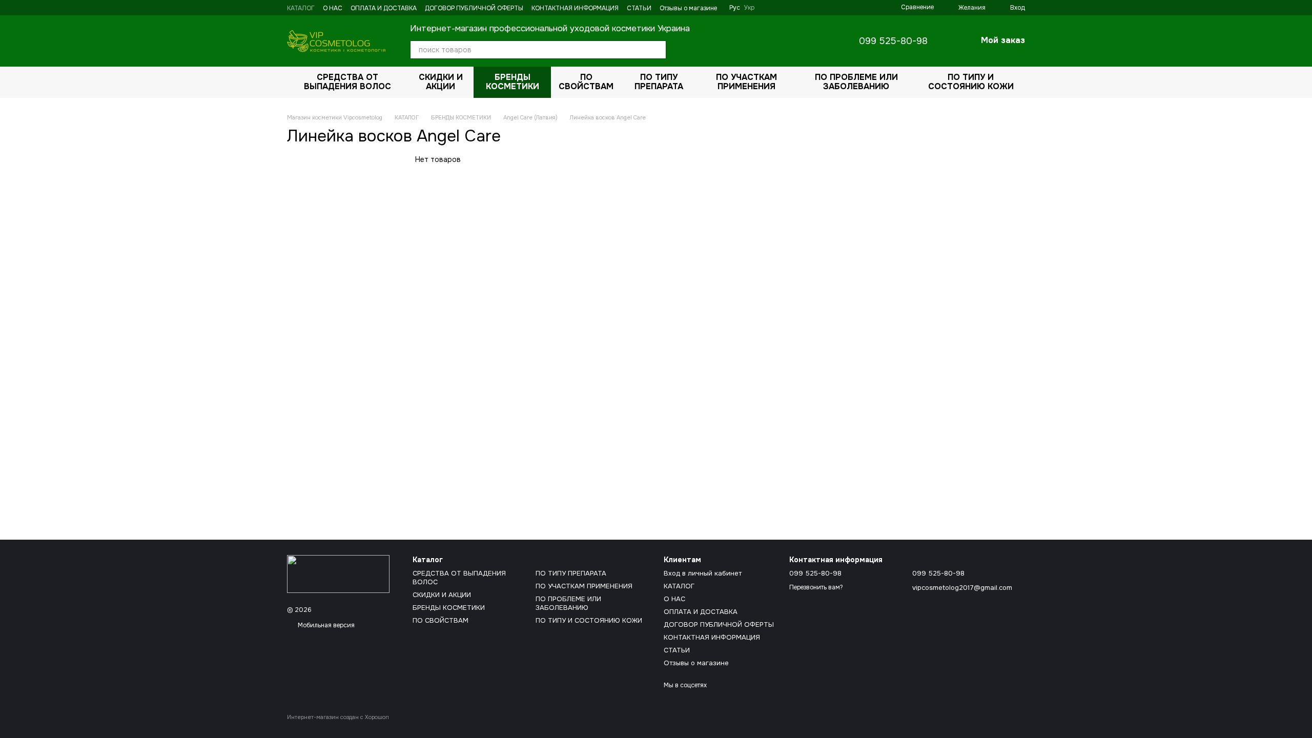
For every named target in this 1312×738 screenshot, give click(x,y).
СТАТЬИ (639, 8)
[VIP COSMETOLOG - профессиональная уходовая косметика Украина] (338, 573)
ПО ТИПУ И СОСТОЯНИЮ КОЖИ (971, 82)
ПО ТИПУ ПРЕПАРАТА (658, 82)
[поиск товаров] (657, 49)
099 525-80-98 (893, 41)
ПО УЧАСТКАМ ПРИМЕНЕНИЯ (746, 82)
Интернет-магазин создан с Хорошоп (338, 717)
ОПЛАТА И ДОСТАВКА (384, 8)
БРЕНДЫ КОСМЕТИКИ (512, 82)
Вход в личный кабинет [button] (703, 573)
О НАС (332, 8)
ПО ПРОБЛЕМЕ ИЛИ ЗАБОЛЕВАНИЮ (856, 82)
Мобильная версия (325, 625)
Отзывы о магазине (688, 8)
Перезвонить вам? (816, 587)
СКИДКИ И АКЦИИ (441, 82)
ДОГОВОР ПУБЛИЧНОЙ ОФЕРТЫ (474, 8)
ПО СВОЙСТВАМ (586, 82)
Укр (749, 8)
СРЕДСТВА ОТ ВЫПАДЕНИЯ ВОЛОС (347, 82)
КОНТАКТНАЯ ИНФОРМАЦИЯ (575, 8)
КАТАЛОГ (301, 8)
